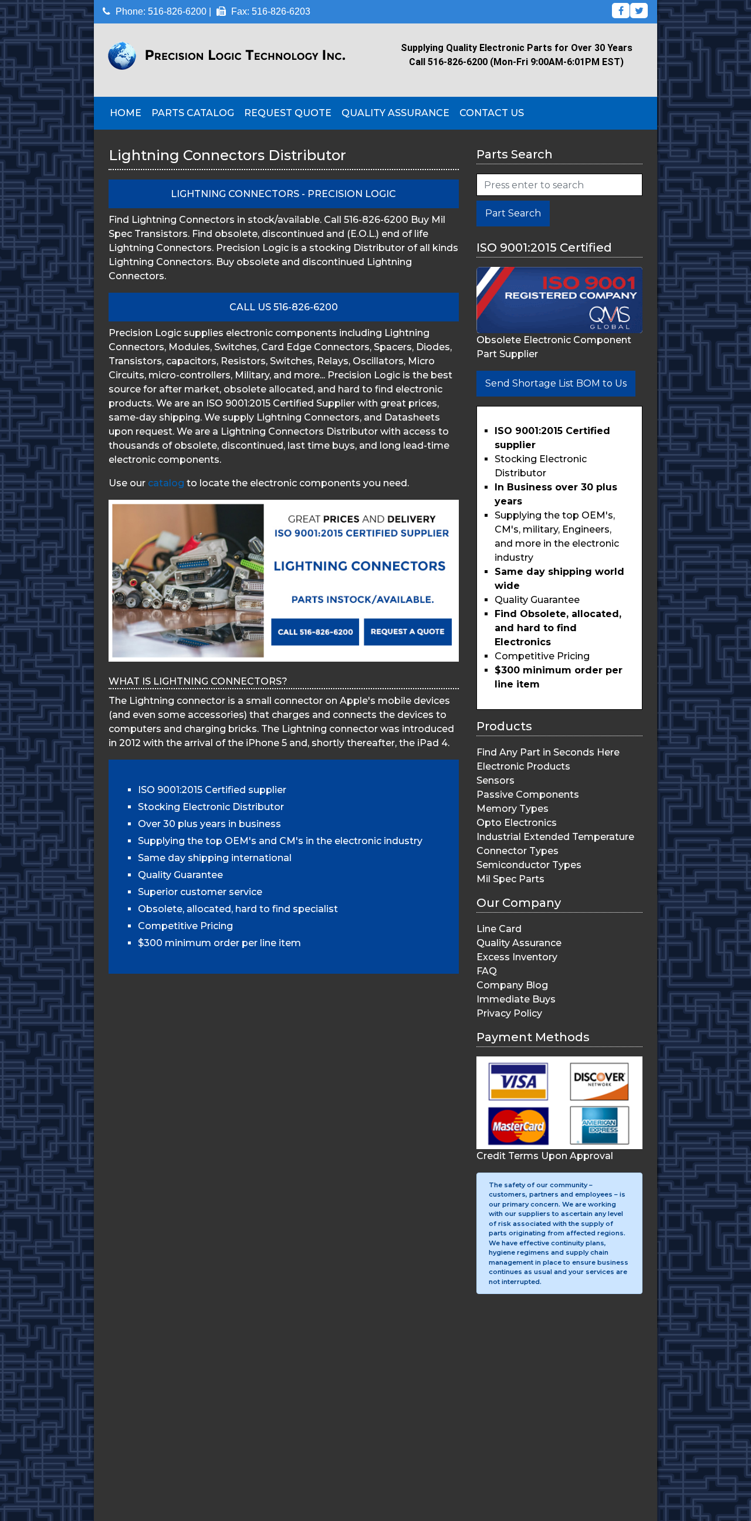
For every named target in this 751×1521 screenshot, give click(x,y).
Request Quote (287, 112)
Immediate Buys (516, 999)
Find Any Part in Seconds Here (548, 752)
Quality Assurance (395, 112)
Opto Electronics (516, 822)
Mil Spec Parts (510, 879)
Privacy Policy (509, 1013)
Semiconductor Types (528, 864)
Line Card (499, 928)
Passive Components (527, 794)
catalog (166, 483)
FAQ (486, 971)
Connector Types (517, 850)
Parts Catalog (192, 112)
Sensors (495, 780)
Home (125, 112)
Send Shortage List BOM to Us (556, 383)
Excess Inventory (516, 957)
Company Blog (512, 985)
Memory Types (512, 808)
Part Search (513, 213)
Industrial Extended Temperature (555, 836)
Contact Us (491, 112)
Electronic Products (523, 766)
